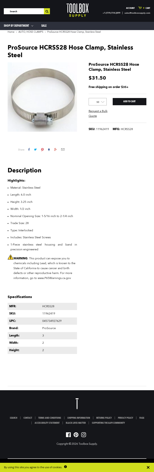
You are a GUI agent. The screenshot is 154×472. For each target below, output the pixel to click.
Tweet (35, 149)
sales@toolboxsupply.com (137, 13)
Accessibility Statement (47, 423)
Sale (44, 25)
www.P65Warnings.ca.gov (54, 278)
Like (29, 149)
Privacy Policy (125, 418)
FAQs (141, 418)
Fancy (49, 149)
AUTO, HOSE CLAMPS (30, 32)
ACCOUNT (130, 8)
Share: (21, 150)
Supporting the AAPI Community (108, 423)
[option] (42, 97)
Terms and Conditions (49, 418)
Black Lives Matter (76, 423)
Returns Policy (104, 418)
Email (62, 149)
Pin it (42, 149)
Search (13, 418)
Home (11, 32)
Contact (27, 418)
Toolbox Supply (88, 444)
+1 (55, 149)
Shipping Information (78, 418)
